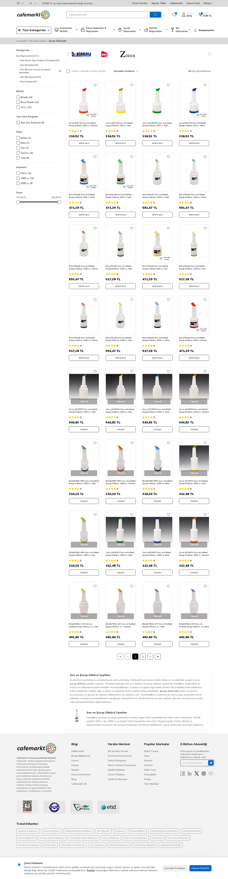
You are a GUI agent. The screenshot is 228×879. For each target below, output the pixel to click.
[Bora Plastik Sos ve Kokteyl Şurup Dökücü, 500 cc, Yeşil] (121, 172)
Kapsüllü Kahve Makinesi (78, 830)
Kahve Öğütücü (51, 830)
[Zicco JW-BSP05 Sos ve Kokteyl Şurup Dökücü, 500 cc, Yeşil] (157, 100)
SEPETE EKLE (84, 143)
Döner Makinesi (26, 837)
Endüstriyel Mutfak (171, 844)
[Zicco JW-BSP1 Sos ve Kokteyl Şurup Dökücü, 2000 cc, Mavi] (157, 387)
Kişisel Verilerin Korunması (122, 765)
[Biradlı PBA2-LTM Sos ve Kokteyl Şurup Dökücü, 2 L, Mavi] (194, 601)
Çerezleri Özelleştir (175, 868)
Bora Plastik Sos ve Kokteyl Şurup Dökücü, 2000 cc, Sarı (119, 339)
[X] (196, 773)
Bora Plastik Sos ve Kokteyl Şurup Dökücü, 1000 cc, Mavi (155, 339)
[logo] (33, 15)
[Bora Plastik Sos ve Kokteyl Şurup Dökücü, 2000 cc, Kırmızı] (84, 243)
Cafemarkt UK (79, 783)
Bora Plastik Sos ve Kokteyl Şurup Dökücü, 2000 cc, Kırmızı (83, 267)
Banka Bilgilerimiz (80, 755)
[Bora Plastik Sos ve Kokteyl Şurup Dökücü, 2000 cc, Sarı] (121, 315)
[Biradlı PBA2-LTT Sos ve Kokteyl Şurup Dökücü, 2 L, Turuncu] (121, 601)
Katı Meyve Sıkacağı (144, 844)
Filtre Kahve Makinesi (136, 837)
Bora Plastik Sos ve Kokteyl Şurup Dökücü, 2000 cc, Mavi (192, 195)
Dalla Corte (150, 769)
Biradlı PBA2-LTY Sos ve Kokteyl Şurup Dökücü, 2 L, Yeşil (157, 625)
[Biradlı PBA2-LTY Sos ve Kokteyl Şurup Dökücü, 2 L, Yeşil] (157, 601)
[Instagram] (203, 773)
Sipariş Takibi (159, 3)
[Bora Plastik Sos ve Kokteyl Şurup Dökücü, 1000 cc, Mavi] (157, 315)
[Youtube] (210, 773)
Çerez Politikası (116, 774)
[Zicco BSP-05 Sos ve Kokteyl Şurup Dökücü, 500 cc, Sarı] (121, 100)
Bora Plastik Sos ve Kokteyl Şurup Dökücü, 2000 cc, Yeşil (155, 195)
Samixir (148, 760)
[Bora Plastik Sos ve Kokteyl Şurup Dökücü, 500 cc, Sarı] (157, 243)
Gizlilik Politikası (116, 769)
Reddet (91, 870)
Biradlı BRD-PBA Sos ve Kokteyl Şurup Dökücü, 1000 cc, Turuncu (121, 482)
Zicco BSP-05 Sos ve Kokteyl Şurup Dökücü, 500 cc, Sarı (119, 124)
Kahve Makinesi (111, 837)
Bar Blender (103, 830)
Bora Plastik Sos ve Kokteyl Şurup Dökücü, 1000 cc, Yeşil (119, 267)
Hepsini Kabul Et (200, 868)
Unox (147, 755)
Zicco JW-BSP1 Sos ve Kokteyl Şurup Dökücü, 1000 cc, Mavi (156, 553)
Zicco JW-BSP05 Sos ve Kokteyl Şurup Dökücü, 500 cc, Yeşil (157, 124)
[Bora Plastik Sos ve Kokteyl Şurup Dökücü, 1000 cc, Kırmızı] (84, 315)
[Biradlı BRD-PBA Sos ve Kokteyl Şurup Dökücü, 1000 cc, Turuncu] (121, 458)
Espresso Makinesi (28, 830)
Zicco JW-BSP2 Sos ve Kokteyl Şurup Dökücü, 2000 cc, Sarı (120, 410)
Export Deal (193, 3)
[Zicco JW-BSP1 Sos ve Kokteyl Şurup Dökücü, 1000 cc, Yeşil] (121, 530)
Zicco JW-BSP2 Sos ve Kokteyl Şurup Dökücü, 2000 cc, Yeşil (83, 410)
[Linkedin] (189, 773)
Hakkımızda (176, 3)
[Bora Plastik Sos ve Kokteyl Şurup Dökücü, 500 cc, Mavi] (84, 172)
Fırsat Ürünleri (139, 3)
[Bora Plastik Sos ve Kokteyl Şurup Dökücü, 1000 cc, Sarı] (194, 243)
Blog (73, 779)
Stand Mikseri (137, 830)
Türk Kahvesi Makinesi (73, 844)
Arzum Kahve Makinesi (52, 837)
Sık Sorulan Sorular (118, 751)
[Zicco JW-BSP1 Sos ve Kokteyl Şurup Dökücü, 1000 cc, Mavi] (157, 530)
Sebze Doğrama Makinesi (164, 830)
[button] (68, 54)
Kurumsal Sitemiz (81, 774)
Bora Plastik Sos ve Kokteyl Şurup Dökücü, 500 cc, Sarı (155, 267)
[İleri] (150, 656)
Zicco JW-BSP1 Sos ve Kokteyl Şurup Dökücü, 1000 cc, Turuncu (194, 553)
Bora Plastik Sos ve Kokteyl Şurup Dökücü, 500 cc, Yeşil (118, 195)
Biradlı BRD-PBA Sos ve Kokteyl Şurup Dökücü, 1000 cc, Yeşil (84, 482)
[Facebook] (182, 773)
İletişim (208, 3)
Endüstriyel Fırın (191, 830)
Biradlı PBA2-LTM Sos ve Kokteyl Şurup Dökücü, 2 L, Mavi (194, 625)
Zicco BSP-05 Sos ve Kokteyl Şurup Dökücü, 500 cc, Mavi (192, 124)
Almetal (148, 765)
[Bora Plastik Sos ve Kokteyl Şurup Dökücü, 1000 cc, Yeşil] (121, 243)
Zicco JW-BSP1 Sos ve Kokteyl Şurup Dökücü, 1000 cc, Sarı (193, 482)
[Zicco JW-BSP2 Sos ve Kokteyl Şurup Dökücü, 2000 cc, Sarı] (121, 387)
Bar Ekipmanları (37, 40)
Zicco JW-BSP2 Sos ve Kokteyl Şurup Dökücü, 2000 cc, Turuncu (194, 410)
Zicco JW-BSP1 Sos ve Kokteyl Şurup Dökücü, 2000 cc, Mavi (156, 410)
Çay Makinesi (97, 844)
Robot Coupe (151, 751)
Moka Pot (157, 837)
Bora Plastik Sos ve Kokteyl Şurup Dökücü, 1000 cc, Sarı (192, 267)
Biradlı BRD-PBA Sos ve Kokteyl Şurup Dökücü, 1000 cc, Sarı (84, 553)
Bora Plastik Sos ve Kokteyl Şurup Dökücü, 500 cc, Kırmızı (193, 339)
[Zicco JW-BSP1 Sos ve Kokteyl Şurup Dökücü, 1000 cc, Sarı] (194, 458)
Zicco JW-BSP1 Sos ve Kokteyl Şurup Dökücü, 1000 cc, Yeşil (120, 553)
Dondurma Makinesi (28, 844)
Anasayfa (21, 40)
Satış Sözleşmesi (117, 760)
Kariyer (75, 765)
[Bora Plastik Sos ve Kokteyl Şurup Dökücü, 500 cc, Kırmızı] (194, 315)
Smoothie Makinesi (178, 837)
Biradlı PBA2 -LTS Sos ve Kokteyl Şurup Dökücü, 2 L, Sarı (83, 625)
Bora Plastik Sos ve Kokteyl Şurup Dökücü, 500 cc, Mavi (82, 195)
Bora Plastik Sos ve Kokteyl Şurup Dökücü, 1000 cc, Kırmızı (83, 339)
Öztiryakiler (150, 774)
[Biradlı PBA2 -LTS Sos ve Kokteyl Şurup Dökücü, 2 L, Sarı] (84, 601)
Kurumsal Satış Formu (120, 755)
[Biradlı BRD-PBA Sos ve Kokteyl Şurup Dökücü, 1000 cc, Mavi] (157, 458)
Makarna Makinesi (119, 844)
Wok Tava (50, 844)
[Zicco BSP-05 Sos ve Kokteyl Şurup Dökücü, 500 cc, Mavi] (194, 100)
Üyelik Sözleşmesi (117, 779)
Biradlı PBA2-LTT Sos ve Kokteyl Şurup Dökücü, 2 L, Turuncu (121, 625)
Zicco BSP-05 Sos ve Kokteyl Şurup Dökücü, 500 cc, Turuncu (83, 124)
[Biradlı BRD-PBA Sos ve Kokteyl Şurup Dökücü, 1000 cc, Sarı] (84, 530)
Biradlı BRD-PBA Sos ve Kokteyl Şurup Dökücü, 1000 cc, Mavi (157, 482)
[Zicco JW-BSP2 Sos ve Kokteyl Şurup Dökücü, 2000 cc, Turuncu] (194, 387)
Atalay (147, 779)
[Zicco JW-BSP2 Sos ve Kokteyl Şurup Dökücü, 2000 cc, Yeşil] (84, 387)
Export (75, 760)
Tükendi (84, 429)
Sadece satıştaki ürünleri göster (88, 71)
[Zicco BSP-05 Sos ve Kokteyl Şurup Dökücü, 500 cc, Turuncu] (84, 100)
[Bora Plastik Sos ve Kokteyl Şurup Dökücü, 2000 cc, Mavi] (194, 172)
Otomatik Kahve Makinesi (83, 837)
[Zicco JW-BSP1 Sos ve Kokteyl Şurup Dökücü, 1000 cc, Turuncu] (194, 530)
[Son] (158, 656)
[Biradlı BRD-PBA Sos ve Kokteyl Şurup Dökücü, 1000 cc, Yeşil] (84, 458)
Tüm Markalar (151, 783)
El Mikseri (120, 830)
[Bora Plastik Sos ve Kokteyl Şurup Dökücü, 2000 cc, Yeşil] (157, 172)
